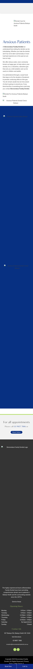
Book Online (16, 432)
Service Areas (16, 601)
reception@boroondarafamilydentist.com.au (17, 644)
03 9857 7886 (20, 426)
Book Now (8, 666)
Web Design (18, 663)
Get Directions (16, 637)
